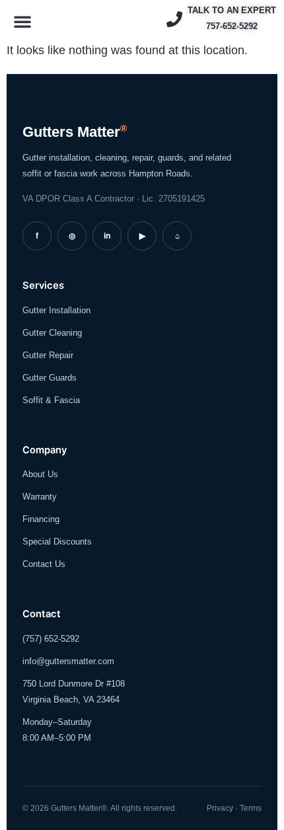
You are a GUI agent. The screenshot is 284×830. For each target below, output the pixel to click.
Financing (40, 519)
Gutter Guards (49, 378)
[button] (22, 21)
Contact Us (43, 564)
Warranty (39, 497)
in (107, 236)
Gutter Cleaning (52, 333)
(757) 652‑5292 (50, 639)
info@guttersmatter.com (68, 661)
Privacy (220, 808)
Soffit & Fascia (51, 400)
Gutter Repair (47, 355)
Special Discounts (57, 542)
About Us (40, 474)
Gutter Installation (56, 310)
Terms (251, 808)
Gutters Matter (74, 132)
